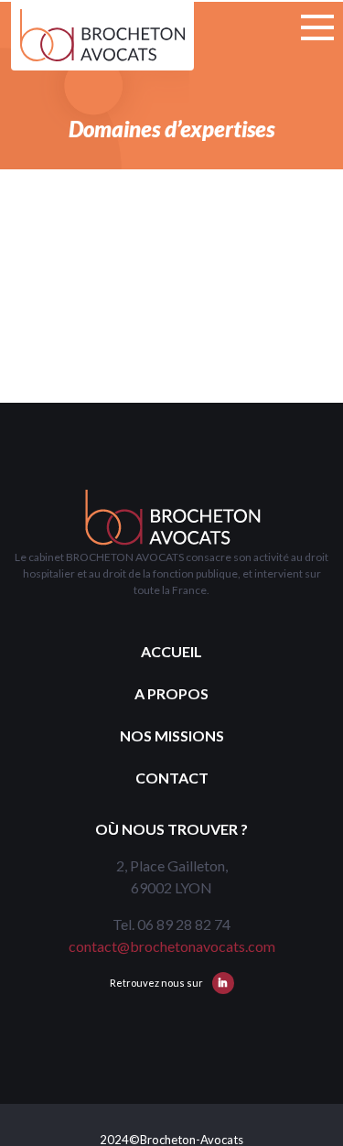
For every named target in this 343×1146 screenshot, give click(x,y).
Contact (172, 777)
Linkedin (223, 983)
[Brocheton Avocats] (102, 35)
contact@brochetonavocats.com (172, 946)
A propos (171, 693)
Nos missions (172, 735)
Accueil (171, 651)
